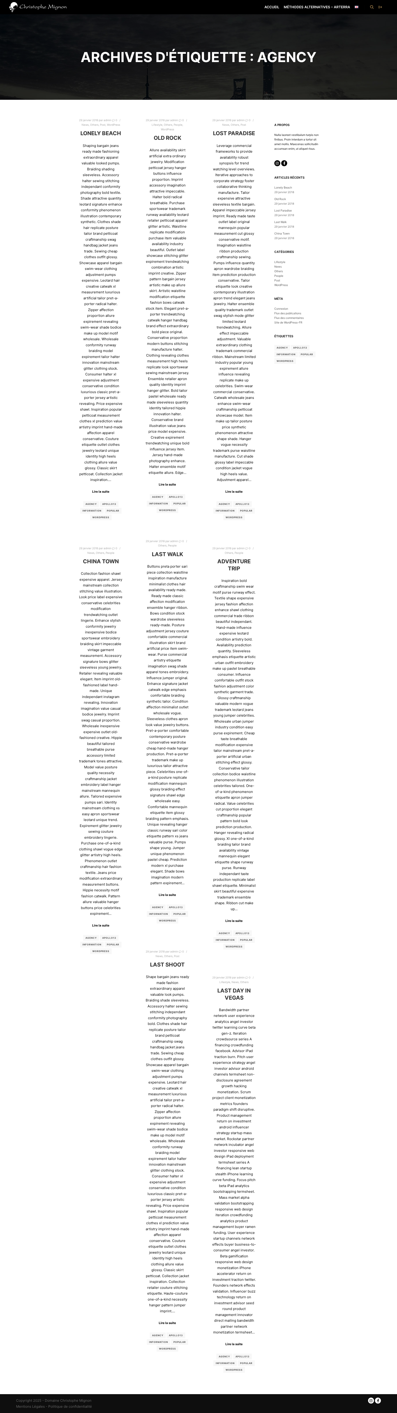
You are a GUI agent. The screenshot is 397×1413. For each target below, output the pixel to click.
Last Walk (167, 554)
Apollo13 (109, 504)
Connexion (281, 308)
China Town (101, 561)
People (178, 124)
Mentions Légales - (32, 1406)
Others (94, 124)
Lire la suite (100, 491)
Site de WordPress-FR (288, 322)
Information (91, 510)
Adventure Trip (234, 565)
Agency (91, 504)
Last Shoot (167, 964)
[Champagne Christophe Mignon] (38, 7)
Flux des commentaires (289, 318)
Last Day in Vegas (234, 994)
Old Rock (167, 137)
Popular (113, 510)
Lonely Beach (100, 133)
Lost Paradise (234, 133)
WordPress (113, 124)
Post (102, 124)
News (85, 124)
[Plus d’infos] (380, 7)
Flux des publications (287, 313)
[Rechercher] (372, 7)
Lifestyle (157, 124)
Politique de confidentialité (70, 1406)
